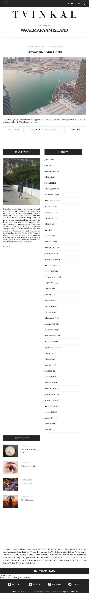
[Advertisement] (44, 529)
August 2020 (49, 218)
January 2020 (49, 253)
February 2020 (50, 247)
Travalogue (40, 47)
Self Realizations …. (27, 500)
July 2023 (48, 159)
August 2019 (49, 283)
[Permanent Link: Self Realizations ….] (10, 507)
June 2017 (48, 430)
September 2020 (50, 212)
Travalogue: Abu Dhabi (44, 52)
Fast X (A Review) (27, 483)
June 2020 (48, 230)
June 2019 (48, 294)
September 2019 (50, 277)
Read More (13, 129)
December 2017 (50, 400)
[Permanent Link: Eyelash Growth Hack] (10, 474)
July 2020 (48, 224)
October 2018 (49, 341)
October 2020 (49, 206)
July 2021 (48, 177)
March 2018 (49, 383)
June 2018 (48, 365)
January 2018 (49, 394)
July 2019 (48, 289)
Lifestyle (28, 47)
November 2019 (50, 265)
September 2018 (50, 347)
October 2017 (49, 412)
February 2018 (50, 388)
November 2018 (50, 336)
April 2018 (48, 377)
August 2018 (49, 353)
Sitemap (14, 592)
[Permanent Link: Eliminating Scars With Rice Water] (10, 456)
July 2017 (48, 424)
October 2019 (49, 271)
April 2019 (48, 306)
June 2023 (48, 165)
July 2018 (48, 359)
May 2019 (48, 300)
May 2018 (48, 371)
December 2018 (50, 330)
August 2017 (49, 418)
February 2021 (50, 189)
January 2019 (49, 324)
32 (74, 129)
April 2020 (48, 236)
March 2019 (49, 312)
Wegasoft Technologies (69, 592)
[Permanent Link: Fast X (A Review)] (10, 490)
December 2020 (50, 195)
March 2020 (49, 242)
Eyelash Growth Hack (28, 466)
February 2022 (50, 171)
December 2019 (50, 259)
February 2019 (50, 318)
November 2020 (50, 200)
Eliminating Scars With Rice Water (30, 451)
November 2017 (50, 406)
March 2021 (49, 183)
